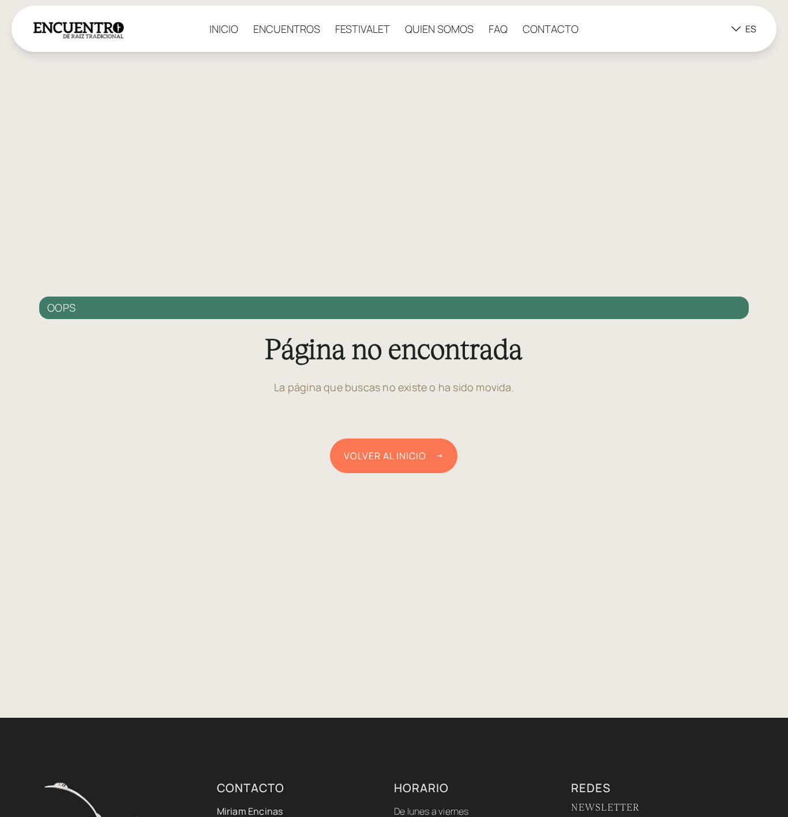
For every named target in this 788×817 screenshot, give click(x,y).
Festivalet (362, 29)
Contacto (551, 29)
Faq (498, 29)
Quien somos (439, 29)
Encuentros (286, 29)
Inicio (223, 29)
